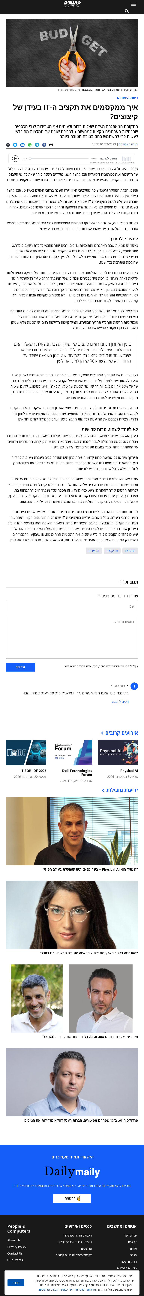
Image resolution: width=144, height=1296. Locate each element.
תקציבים (94, 551)
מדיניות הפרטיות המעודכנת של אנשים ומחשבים (67, 1289)
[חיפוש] (127, 11)
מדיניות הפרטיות (127, 1268)
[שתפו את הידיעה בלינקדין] (24, 144)
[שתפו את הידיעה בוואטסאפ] (31, 144)
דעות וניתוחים (127, 97)
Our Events (15, 1260)
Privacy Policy (16, 1247)
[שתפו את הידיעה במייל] (9, 144)
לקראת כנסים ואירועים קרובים (74, 1255)
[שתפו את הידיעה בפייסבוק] (45, 144)
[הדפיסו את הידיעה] (52, 144)
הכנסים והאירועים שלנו (78, 1235)
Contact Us (15, 1253)
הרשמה (70, 1198)
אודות (133, 1248)
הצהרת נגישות (128, 1262)
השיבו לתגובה (120, 702)
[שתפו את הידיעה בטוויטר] (16, 144)
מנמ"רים (130, 551)
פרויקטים (112, 551)
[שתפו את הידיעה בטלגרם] (38, 144)
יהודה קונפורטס (128, 144)
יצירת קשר (130, 1235)
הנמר (133, 1255)
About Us (13, 1240)
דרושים (132, 1242)
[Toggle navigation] (132, 4)
